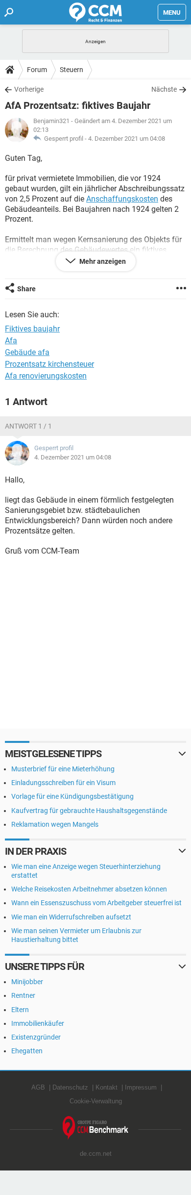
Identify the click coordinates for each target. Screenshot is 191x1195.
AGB (38, 1087)
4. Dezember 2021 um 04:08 (126, 138)
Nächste (164, 89)
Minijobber (27, 982)
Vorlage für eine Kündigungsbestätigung (72, 796)
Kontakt (107, 1087)
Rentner (23, 995)
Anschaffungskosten (122, 198)
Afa (11, 340)
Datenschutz (70, 1087)
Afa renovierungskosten (46, 376)
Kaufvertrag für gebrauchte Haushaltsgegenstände (89, 810)
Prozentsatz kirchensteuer (49, 364)
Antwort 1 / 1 (28, 426)
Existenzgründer (36, 1037)
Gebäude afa (27, 352)
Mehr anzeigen (102, 261)
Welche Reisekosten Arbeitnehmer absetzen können (89, 889)
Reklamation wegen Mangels (54, 824)
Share (26, 289)
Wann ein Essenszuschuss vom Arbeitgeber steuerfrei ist (96, 903)
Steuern (71, 70)
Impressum (141, 1087)
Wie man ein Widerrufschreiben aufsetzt (71, 917)
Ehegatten (27, 1051)
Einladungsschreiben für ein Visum (63, 783)
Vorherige (29, 89)
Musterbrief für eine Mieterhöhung (63, 769)
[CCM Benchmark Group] (96, 1128)
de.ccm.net (96, 1153)
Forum (37, 70)
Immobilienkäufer (37, 1023)
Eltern (20, 1010)
